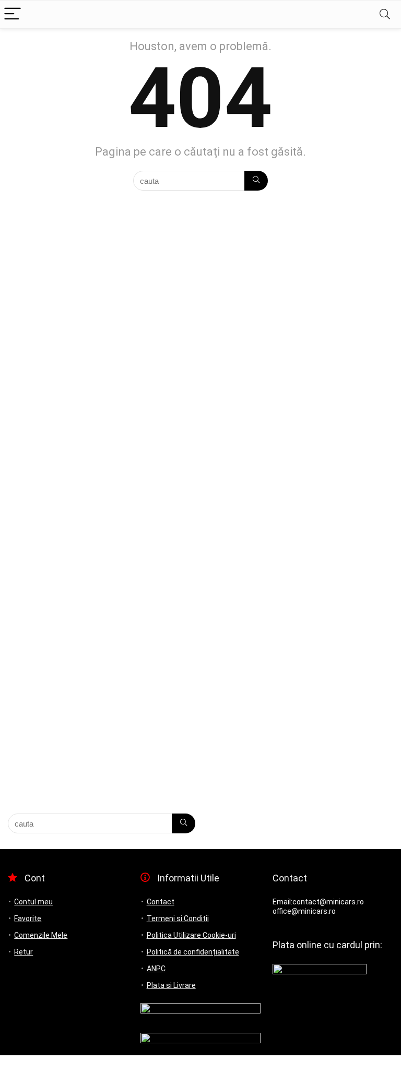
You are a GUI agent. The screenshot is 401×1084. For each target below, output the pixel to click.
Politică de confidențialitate (193, 952)
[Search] (384, 14)
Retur (23, 952)
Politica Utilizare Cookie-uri (191, 935)
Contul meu (33, 902)
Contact (160, 902)
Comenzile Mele (40, 935)
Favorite (27, 918)
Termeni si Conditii (178, 918)
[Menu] (12, 14)
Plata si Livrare (171, 985)
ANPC (156, 968)
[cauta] (256, 181)
